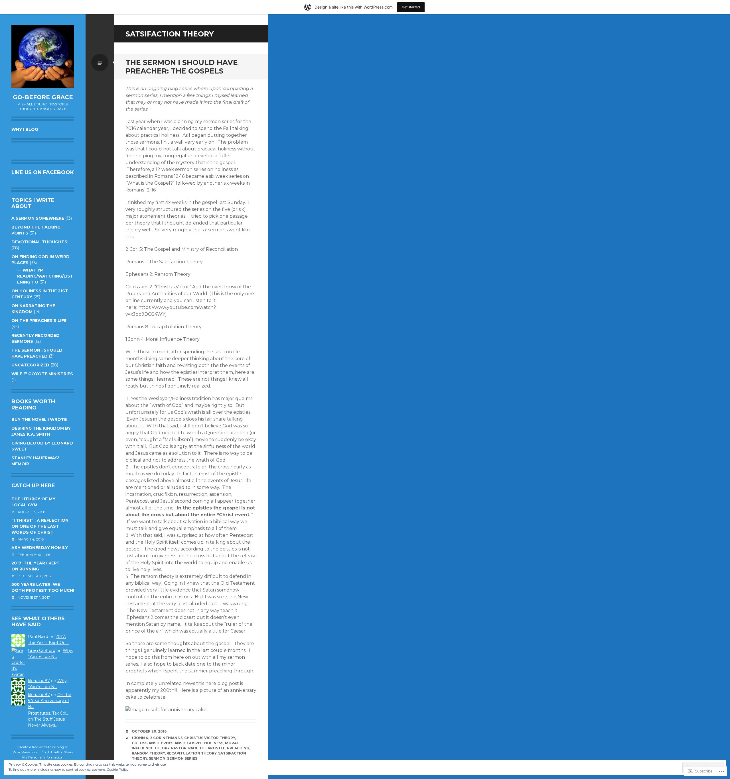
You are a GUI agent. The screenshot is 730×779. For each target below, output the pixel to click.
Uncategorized (30, 365)
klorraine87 (39, 680)
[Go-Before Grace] (42, 56)
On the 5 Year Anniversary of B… (49, 700)
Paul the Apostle (206, 748)
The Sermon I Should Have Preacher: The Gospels (181, 66)
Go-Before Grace (43, 97)
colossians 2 (145, 743)
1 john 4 (140, 738)
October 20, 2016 (149, 731)
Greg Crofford (41, 650)
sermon (157, 758)
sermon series (182, 758)
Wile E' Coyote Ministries (42, 373)
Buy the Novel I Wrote (39, 419)
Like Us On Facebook (42, 172)
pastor (178, 748)
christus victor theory (209, 738)
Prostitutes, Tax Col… (48, 713)
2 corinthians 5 (166, 738)
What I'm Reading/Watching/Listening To (45, 276)
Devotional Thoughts (39, 241)
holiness (213, 743)
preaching (238, 748)
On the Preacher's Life (38, 320)
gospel (194, 743)
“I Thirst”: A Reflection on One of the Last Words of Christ (39, 526)
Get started (411, 7)
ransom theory (148, 753)
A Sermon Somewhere (37, 218)
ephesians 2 (173, 743)
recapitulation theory (191, 753)
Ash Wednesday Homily (39, 547)
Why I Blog (24, 129)
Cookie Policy (118, 769)
